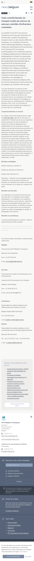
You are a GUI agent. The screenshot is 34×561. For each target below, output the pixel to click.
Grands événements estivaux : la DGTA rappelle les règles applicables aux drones (17, 371)
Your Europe (11, 530)
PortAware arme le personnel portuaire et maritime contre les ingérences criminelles (15, 383)
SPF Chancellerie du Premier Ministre (18, 533)
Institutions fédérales (13, 476)
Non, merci (28, 556)
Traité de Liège (8, 118)
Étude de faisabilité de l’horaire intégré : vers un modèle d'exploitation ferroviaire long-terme (17, 396)
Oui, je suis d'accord (13, 556)
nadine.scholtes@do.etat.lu (15, 320)
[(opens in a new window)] (28, 13)
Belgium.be (11, 528)
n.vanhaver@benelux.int (14, 343)
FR (2, 2)
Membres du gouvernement (15, 474)
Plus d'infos (23, 551)
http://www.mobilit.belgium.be (9, 436)
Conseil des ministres (13, 471)
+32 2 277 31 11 (8, 433)
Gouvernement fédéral (14, 525)
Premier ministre (12, 522)
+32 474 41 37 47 (8, 449)
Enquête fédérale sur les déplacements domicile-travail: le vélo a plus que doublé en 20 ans (17, 390)
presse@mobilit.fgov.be (14, 261)
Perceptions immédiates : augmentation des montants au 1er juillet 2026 (17, 377)
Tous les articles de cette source (17, 404)
